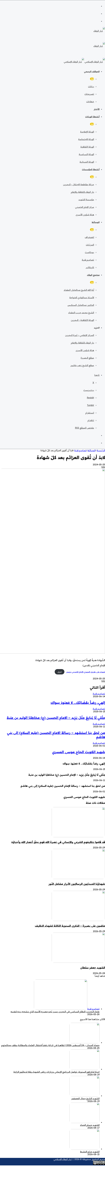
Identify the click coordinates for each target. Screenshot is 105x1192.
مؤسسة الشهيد (86, 199)
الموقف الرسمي (92, 71)
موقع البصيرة (87, 357)
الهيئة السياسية (86, 154)
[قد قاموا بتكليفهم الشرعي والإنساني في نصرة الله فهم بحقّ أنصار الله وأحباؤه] (78, 836)
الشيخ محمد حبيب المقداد (81, 312)
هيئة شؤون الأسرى (85, 214)
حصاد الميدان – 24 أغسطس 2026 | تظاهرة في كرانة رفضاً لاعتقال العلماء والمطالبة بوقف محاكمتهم (50, 1045)
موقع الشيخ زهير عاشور (82, 365)
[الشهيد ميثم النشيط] (84, 1148)
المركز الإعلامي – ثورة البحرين (79, 335)
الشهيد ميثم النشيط (90, 1151)
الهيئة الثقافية (87, 146)
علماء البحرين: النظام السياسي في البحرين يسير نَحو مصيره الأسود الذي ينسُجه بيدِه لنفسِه (55, 1011)
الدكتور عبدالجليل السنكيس (80, 305)
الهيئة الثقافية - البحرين (82, 320)
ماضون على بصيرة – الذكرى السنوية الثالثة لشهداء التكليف (70, 925)
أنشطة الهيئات (92, 116)
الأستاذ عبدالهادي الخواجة (81, 297)
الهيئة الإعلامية (87, 131)
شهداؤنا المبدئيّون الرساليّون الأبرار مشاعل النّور (77, 883)
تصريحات (89, 94)
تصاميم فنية (88, 259)
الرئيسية (101, 450)
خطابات (90, 101)
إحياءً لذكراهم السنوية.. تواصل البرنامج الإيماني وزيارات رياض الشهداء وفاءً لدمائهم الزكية (56, 1071)
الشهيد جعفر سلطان (92, 967)
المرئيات (90, 244)
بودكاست (89, 252)
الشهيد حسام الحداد (90, 1125)
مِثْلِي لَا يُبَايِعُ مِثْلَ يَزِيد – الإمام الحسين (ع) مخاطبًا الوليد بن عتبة (56, 718)
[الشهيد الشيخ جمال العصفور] (84, 1095)
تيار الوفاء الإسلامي (62, 1159)
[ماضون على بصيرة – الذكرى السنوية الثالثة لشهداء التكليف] (78, 920)
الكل (92, 79)
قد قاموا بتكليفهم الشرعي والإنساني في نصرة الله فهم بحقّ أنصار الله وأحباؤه (58, 842)
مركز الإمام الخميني (84, 207)
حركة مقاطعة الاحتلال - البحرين (78, 184)
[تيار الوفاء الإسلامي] (84, 61)
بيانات (91, 86)
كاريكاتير (90, 267)
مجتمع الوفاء (93, 275)
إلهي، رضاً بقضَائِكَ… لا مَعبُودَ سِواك (78, 702)
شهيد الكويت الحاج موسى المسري (78, 752)
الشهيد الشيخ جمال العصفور (85, 1098)
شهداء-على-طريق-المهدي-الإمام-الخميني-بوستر (85, 672)
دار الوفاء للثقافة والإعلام (82, 192)
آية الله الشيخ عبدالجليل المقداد (79, 290)
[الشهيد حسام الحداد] (84, 1122)
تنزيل (59, 672)
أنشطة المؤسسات (91, 169)
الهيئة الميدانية (87, 161)
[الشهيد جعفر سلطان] (78, 962)
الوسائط (96, 222)
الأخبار (97, 109)
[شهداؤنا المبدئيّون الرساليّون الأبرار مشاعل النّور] (78, 878)
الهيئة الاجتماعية (86, 139)
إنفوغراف (89, 237)
